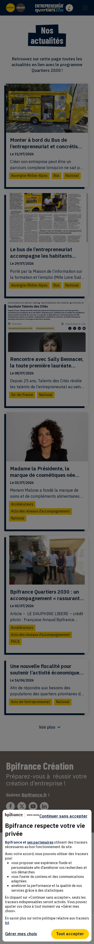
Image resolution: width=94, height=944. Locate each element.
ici (7, 922)
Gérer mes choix (21, 933)
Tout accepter (70, 933)
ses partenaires (40, 842)
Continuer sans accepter (63, 816)
